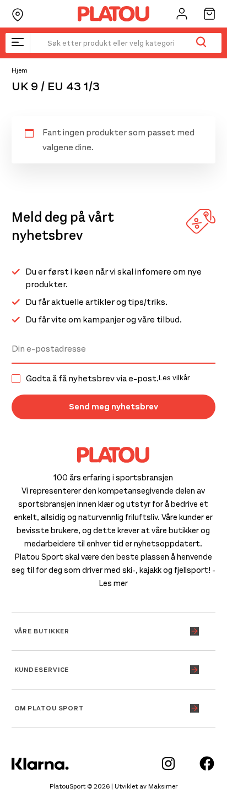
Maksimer (162, 786)
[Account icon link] (182, 14)
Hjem (20, 70)
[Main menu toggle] (17, 43)
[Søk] (200, 43)
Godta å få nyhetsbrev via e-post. (108, 378)
